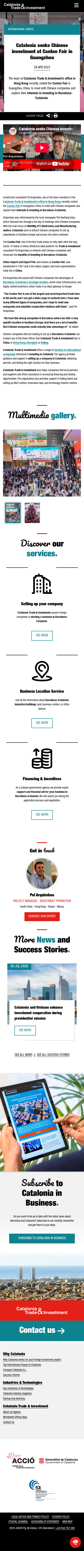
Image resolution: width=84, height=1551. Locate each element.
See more (42, 635)
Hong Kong (19, 343)
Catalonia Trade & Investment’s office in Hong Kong (32, 202)
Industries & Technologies (22, 1383)
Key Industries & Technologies (18, 1388)
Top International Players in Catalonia (22, 1365)
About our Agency (12, 1412)
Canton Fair (13, 206)
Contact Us (8, 1422)
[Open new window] (75, 1542)
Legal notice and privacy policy (30, 1517)
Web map (67, 1521)
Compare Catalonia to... (15, 1370)
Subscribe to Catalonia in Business (42, 1238)
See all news (23, 1055)
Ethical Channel (18, 1521)
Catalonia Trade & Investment (25, 1406)
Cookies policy (61, 1517)
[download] (75, 435)
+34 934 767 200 (65, 1528)
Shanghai (32, 343)
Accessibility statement (45, 1521)
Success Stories (11, 1375)
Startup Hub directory (14, 1398)
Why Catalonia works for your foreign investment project (32, 1360)
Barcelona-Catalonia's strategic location (25, 282)
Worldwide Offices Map (15, 1417)
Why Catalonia (14, 1354)
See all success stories (53, 1055)
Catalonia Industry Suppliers (17, 1393)
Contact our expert (42, 916)
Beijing (44, 343)
